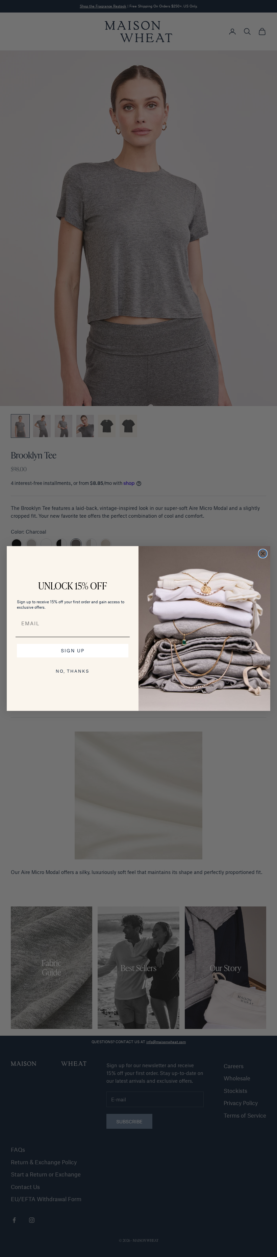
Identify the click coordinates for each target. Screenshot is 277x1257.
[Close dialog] (263, 553)
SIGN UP (72, 650)
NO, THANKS (73, 671)
